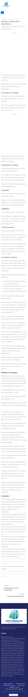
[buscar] (2, 12)
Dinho (4, 19)
